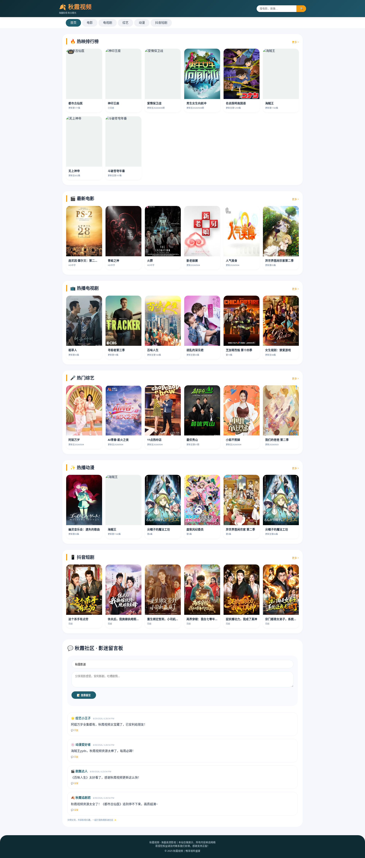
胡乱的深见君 (195, 350)
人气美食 (231, 260)
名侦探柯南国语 (236, 103)
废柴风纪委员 (195, 529)
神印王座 (113, 103)
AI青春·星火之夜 (118, 440)
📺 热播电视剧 (84, 288)
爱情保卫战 (154, 103)
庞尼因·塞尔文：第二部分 (84, 260)
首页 (73, 23)
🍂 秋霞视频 (75, 7)
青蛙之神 (113, 260)
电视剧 (107, 23)
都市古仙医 (75, 103)
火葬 (150, 260)
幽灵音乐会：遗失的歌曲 (84, 529)
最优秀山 (192, 440)
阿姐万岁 (74, 440)
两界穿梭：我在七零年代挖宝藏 (206, 619)
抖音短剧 (161, 23)
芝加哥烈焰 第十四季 (239, 350)
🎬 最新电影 (82, 198)
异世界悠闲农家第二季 (279, 260)
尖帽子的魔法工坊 (158, 529)
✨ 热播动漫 (82, 467)
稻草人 (72, 350)
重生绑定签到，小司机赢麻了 (165, 619)
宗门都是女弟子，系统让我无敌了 (286, 619)
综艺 (125, 23)
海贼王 (269, 103)
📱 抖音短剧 (82, 557)
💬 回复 (74, 730)
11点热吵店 (154, 440)
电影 (90, 23)
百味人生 (153, 350)
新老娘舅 (192, 260)
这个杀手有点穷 (78, 619)
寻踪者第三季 (116, 350)
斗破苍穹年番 (116, 171)
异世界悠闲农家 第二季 (240, 529)
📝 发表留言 (84, 695)
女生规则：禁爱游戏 (278, 350)
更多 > (295, 42)
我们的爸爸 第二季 (277, 440)
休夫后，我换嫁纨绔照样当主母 (128, 619)
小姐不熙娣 (233, 440)
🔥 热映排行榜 (84, 41)
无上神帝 (74, 171)
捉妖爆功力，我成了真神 (241, 619)
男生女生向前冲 (196, 103)
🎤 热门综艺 (82, 378)
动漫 (142, 23)
